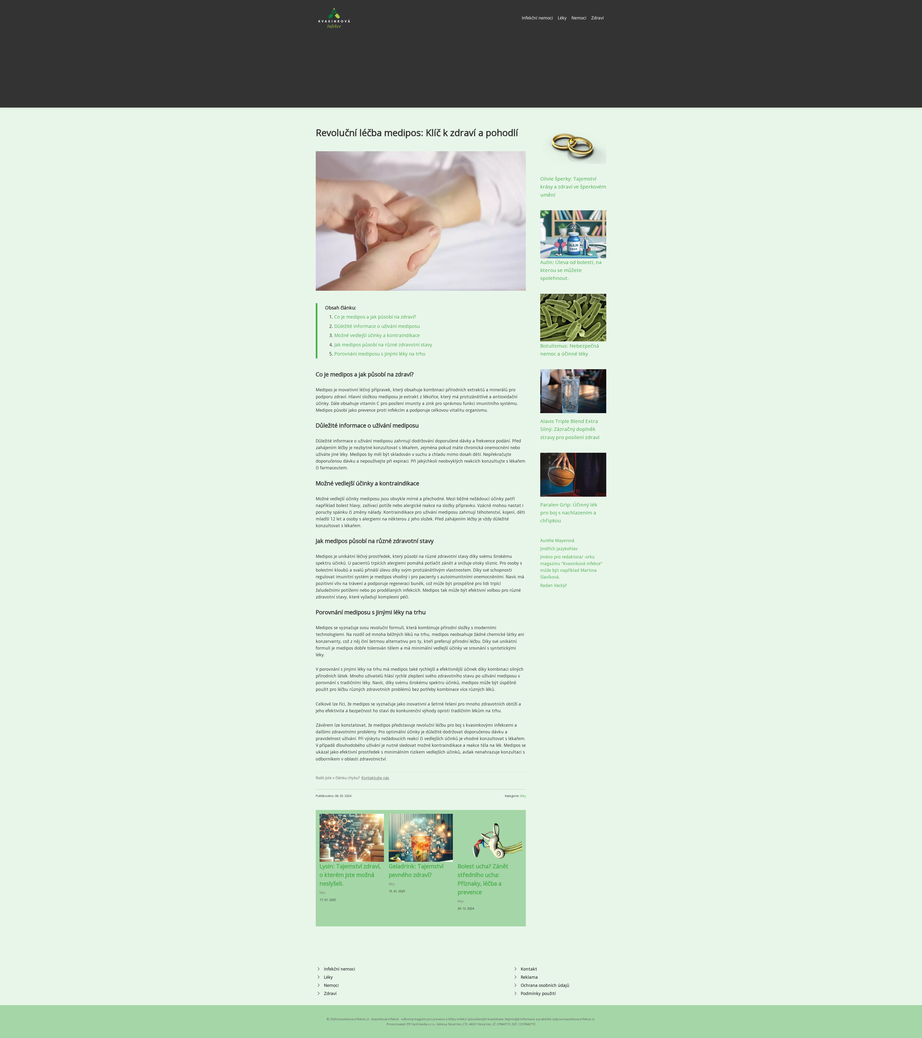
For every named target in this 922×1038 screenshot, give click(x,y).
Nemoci (578, 18)
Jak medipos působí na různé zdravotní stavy (383, 344)
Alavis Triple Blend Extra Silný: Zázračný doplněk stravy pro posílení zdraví (570, 429)
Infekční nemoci (537, 18)
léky (523, 796)
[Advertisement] (461, 65)
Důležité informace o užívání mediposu (377, 326)
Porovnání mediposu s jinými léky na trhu (379, 353)
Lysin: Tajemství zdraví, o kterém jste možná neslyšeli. (350, 874)
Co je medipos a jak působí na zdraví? (375, 317)
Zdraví (597, 18)
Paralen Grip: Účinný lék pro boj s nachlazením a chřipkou (568, 512)
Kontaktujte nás (375, 777)
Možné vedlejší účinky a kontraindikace (377, 335)
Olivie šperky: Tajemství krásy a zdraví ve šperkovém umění (573, 186)
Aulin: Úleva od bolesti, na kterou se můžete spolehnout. (571, 270)
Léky (562, 18)
